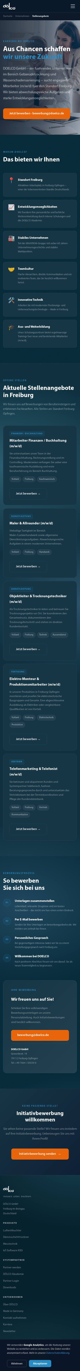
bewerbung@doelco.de (33, 1035)
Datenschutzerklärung (57, 1353)
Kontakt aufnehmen (14, 1318)
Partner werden (12, 1267)
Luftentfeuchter (12, 1230)
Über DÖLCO (10, 1304)
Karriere (7, 1324)
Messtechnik (10, 1244)
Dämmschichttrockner (16, 1237)
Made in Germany (13, 1311)
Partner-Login (11, 1281)
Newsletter (9, 1331)
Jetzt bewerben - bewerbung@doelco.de (36, 113)
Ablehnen (17, 1363)
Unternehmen (22, 16)
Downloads (9, 1287)
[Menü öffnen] (73, 6)
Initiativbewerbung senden (40, 1154)
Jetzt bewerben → (28, 493)
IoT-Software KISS (13, 1250)
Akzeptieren (40, 1363)
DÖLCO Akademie (13, 1274)
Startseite (7, 16)
